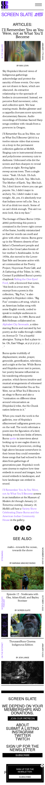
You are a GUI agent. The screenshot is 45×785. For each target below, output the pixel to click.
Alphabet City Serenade (15, 324)
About (22, 724)
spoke (13, 438)
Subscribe (25, 776)
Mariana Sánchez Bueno (24, 563)
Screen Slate (23, 610)
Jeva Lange (24, 657)
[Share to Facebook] (16, 527)
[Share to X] (22, 527)
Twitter (22, 735)
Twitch (22, 738)
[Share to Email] (28, 527)
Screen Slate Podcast (3, 603)
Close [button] (42, 765)
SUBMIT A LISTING (22, 728)
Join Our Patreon (22, 718)
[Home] (4, 5)
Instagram (22, 731)
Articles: (22, 24)
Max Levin (23, 65)
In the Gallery (2, 51)
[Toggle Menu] (38, 5)
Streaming (2, 556)
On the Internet (2, 650)
